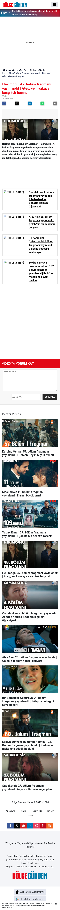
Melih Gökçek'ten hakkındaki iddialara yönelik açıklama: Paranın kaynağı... (35, 13)
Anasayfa (10, 70)
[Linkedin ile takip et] (30, 825)
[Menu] (54, 4)
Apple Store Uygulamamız (32, 892)
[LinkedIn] (30, 103)
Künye (23, 811)
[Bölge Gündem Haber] (15, 4)
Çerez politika (20, 905)
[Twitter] (17, 103)
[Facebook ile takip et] (10, 825)
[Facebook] (4, 103)
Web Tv (22, 70)
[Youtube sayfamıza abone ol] (23, 825)
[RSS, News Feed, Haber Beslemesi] (49, 825)
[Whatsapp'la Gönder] (42, 103)
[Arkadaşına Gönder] (55, 103)
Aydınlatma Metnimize (38, 905)
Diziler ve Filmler (38, 70)
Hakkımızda (36, 811)
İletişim (50, 811)
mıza (27, 905)
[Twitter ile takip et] (17, 825)
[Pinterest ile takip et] (43, 825)
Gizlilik (30, 815)
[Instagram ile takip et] (36, 825)
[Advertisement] (30, 173)
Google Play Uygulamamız (33, 899)
